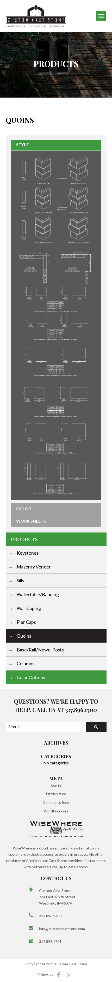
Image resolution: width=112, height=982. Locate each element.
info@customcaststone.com (61, 928)
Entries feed (56, 794)
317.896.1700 (50, 916)
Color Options (30, 677)
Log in (56, 785)
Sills (20, 580)
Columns (25, 663)
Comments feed (56, 802)
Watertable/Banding (37, 594)
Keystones (27, 553)
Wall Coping (28, 608)
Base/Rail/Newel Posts (40, 649)
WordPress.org (56, 811)
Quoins (23, 636)
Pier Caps (26, 622)
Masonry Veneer (33, 567)
